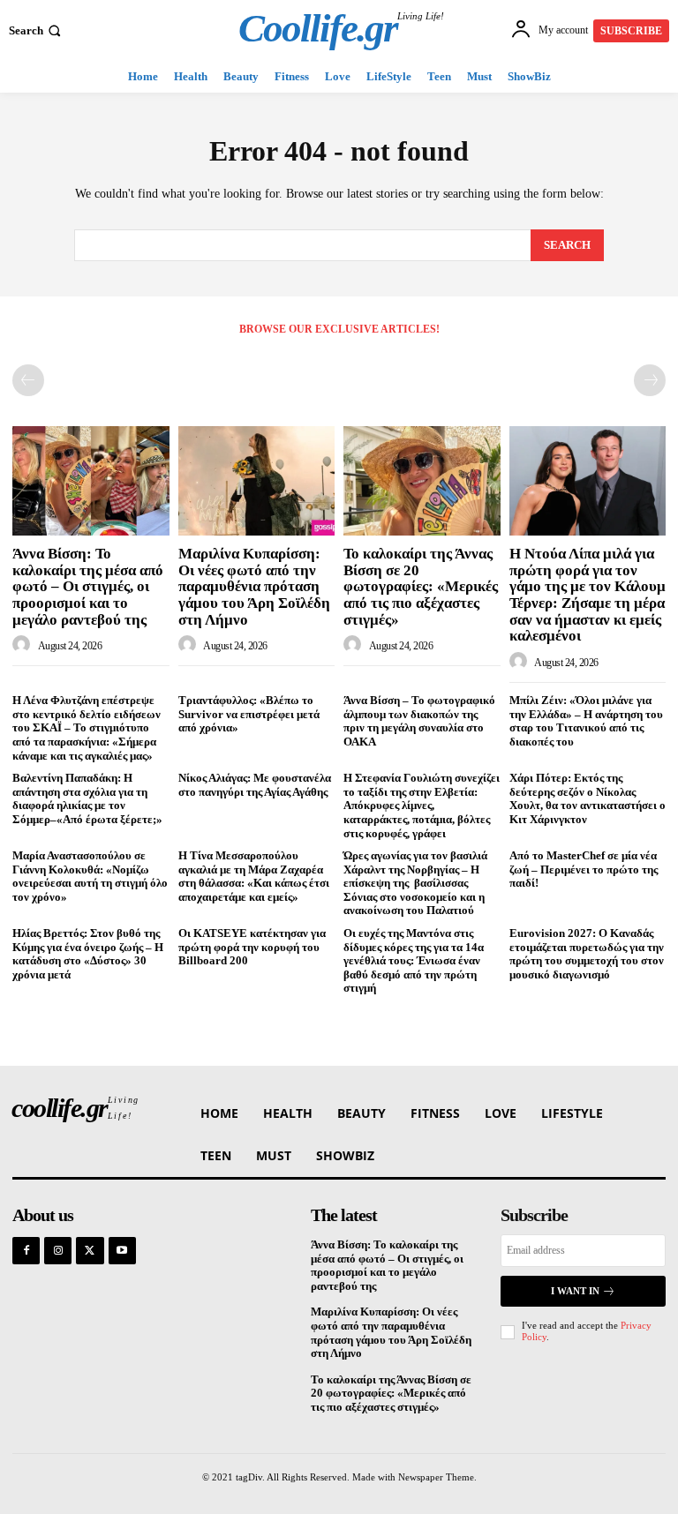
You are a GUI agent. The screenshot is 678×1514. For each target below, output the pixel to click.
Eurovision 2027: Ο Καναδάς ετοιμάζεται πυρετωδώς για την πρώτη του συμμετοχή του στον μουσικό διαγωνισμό (586, 953)
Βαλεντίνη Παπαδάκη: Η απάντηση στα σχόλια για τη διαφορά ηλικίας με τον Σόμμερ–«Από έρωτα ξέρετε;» (87, 798)
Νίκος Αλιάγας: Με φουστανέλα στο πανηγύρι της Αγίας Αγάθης (254, 784)
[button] (36, 30)
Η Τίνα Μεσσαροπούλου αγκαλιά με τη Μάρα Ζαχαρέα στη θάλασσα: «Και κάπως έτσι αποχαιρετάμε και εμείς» (253, 876)
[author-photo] (23, 645)
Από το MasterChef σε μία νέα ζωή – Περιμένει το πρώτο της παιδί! (583, 869)
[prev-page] (28, 380)
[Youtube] (122, 1250)
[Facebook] (26, 1250)
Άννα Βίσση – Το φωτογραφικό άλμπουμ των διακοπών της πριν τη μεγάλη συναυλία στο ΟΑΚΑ (419, 720)
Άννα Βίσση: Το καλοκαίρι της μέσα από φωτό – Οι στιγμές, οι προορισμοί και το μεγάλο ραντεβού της (87, 586)
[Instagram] (58, 1250)
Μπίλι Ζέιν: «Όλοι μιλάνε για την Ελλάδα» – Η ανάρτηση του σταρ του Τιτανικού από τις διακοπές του (586, 720)
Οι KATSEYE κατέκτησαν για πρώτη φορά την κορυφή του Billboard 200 (252, 946)
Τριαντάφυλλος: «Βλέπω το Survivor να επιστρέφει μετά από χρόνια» (249, 713)
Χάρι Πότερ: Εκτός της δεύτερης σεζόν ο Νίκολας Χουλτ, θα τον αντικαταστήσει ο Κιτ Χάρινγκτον (587, 798)
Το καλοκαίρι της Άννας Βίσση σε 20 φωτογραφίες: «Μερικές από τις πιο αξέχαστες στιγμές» (420, 586)
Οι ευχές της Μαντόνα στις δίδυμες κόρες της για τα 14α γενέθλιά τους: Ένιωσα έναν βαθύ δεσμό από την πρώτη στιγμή (413, 960)
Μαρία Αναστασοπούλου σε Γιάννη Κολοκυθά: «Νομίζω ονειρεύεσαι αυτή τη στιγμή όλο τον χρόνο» (90, 876)
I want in (575, 1290)
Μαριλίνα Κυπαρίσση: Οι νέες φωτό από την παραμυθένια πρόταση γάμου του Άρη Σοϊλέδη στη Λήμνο (254, 586)
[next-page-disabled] (650, 380)
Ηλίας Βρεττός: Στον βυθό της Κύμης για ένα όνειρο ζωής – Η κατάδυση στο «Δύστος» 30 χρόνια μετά (87, 953)
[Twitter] (89, 1250)
